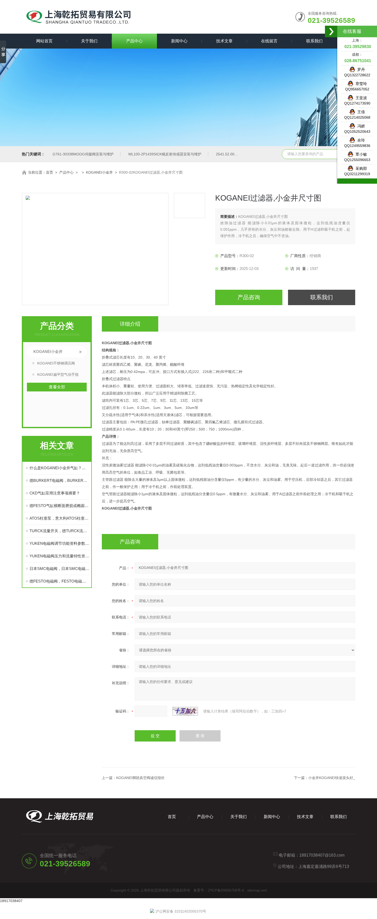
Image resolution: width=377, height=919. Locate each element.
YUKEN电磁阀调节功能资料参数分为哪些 (59, 543)
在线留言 (269, 41)
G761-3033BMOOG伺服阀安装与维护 (83, 154)
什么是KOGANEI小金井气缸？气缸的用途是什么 (59, 468)
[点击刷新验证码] (185, 711)
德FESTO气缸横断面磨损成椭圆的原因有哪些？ (59, 505)
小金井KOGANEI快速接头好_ (331, 778)
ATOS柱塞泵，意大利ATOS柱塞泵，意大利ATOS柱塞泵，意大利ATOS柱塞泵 (59, 518)
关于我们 (89, 41)
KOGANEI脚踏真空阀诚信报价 (140, 778)
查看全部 (57, 387)
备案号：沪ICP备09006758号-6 (218, 890)
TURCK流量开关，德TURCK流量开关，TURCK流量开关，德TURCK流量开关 (59, 531)
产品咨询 (248, 297)
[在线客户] (331, 31)
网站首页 (44, 41)
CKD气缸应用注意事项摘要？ (54, 493)
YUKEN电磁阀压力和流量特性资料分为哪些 (59, 556)
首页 (49, 172)
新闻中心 (179, 41)
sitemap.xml (257, 890)
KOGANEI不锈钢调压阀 (56, 363)
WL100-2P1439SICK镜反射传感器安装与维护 (164, 154)
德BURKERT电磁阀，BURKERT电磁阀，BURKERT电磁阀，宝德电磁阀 (59, 480)
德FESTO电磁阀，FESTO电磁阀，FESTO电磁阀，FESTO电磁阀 (59, 581)
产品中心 (134, 41)
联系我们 (314, 41)
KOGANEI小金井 (99, 172)
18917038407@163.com (321, 855)
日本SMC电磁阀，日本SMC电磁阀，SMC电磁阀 (59, 568)
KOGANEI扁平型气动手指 (57, 374)
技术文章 (224, 41)
